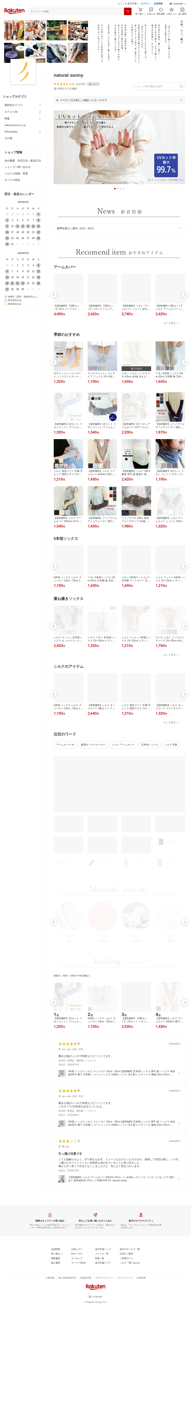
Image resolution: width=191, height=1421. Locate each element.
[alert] (119, 100)
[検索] (127, 11)
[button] (178, 3)
